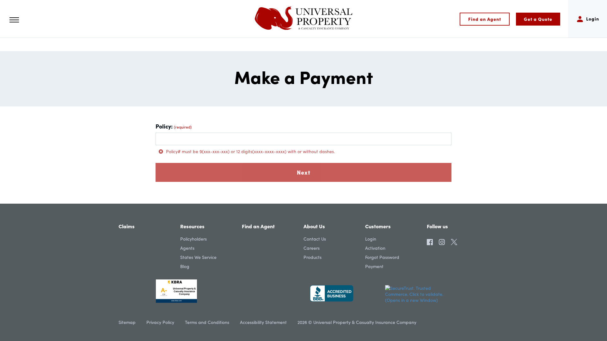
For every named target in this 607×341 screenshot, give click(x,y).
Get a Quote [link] (538, 19)
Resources (192, 226)
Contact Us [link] (315, 239)
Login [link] (370, 239)
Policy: (174, 126)
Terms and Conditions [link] (207, 322)
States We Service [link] (198, 257)
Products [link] (313, 257)
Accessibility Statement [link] (263, 322)
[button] (14, 20)
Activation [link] (375, 248)
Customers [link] (378, 226)
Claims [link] (127, 226)
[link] (303, 18)
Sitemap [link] (127, 322)
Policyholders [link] (193, 239)
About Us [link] (314, 226)
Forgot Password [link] (382, 257)
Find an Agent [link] (484, 19)
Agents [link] (187, 248)
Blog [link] (184, 266)
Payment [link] (374, 266)
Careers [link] (312, 248)
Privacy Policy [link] (160, 322)
